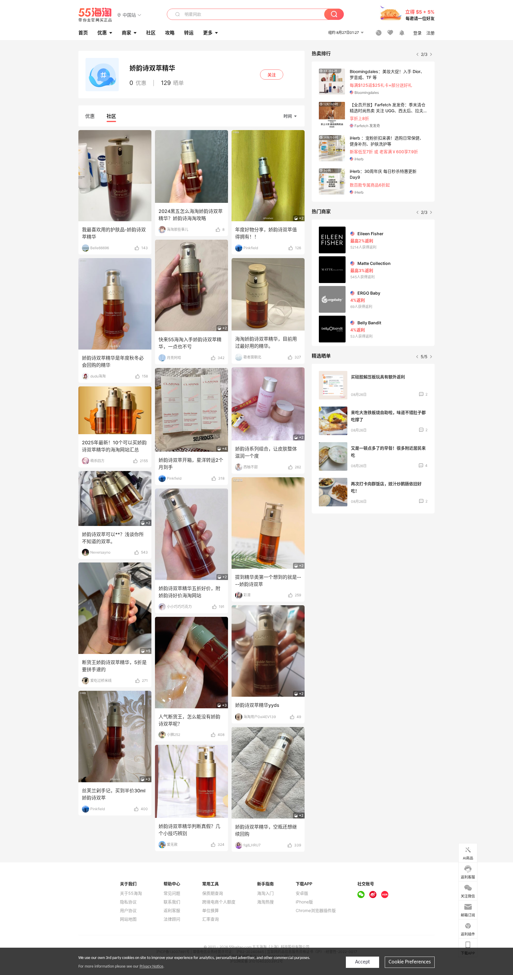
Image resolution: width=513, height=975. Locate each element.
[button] (129, 15)
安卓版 (302, 893)
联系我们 (172, 902)
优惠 (102, 33)
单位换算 (210, 910)
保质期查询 (212, 893)
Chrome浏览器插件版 (316, 910)
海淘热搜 (265, 902)
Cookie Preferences (410, 962)
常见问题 (172, 893)
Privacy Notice (151, 966)
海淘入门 (265, 893)
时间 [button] (288, 115)
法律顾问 (172, 919)
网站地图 (128, 919)
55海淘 (95, 15)
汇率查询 (210, 919)
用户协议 (128, 910)
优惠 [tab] (90, 116)
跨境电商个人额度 (218, 902)
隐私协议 (128, 902)
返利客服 (172, 910)
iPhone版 (304, 902)
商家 (126, 33)
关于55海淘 (131, 893)
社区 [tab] (111, 116)
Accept (362, 962)
